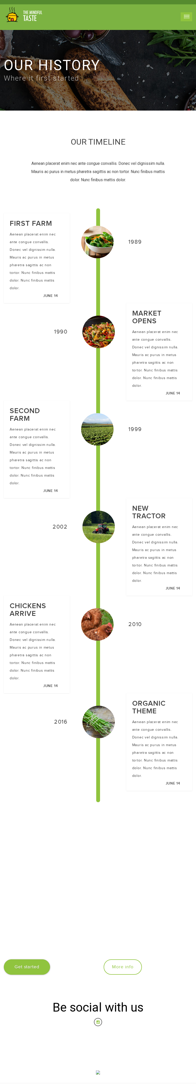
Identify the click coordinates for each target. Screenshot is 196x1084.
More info (122, 967)
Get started (27, 967)
